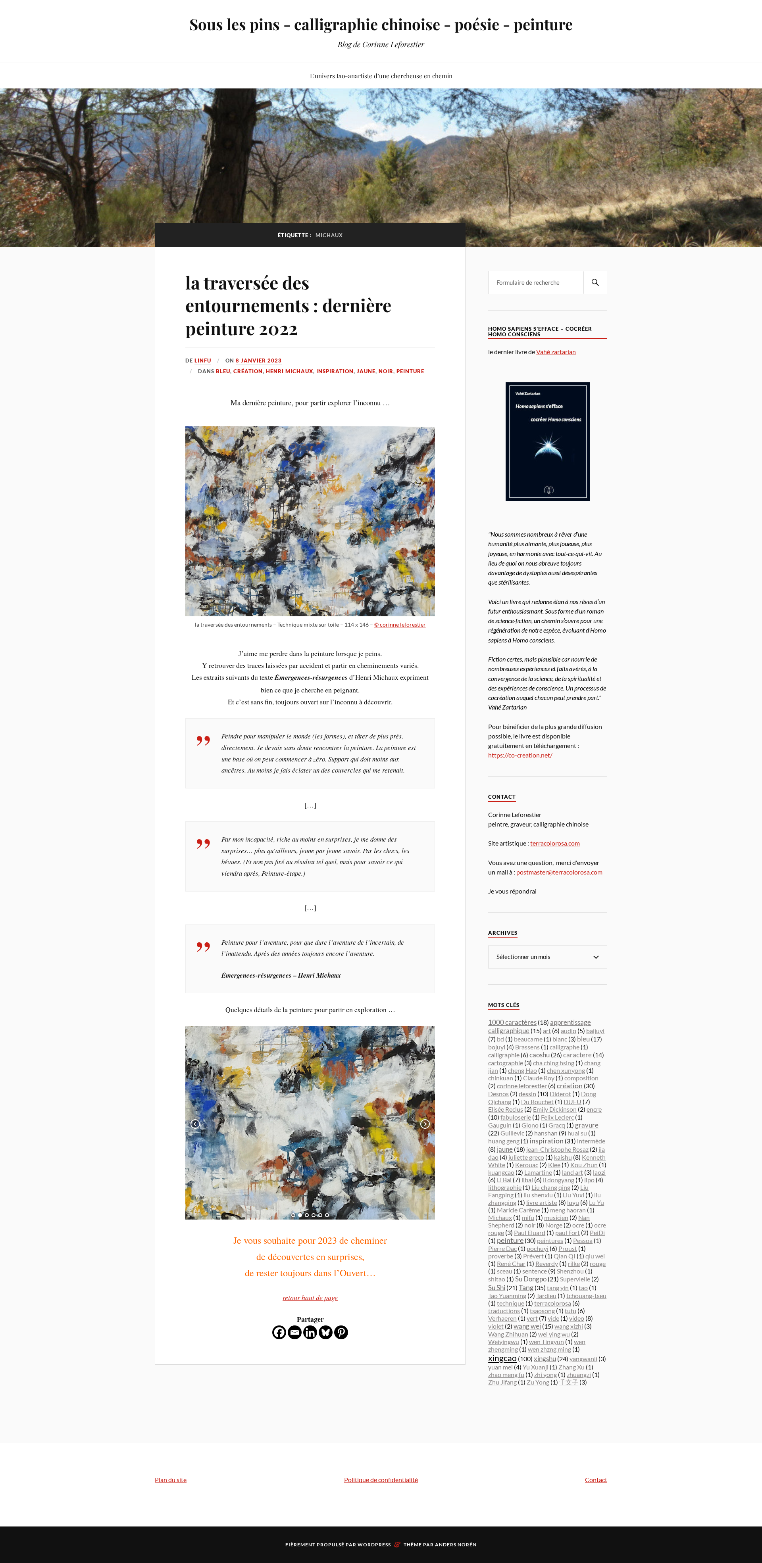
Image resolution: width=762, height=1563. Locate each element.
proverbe (500, 1256)
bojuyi (496, 1047)
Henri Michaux (289, 371)
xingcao (502, 1358)
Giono (530, 1125)
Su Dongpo (530, 1279)
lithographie (504, 1187)
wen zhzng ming (549, 1349)
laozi (599, 1172)
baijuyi (595, 1030)
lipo (589, 1179)
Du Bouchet (537, 1101)
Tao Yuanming (507, 1295)
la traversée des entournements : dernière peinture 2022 (288, 304)
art (547, 1030)
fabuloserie (515, 1117)
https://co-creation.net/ (520, 755)
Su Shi (496, 1287)
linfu (202, 360)
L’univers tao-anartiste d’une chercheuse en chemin (381, 75)
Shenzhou (570, 1271)
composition (581, 1078)
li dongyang (558, 1179)
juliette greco (526, 1157)
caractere (577, 1055)
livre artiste (541, 1202)
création (248, 371)
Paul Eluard (529, 1232)
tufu (570, 1310)
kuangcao (501, 1172)
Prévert (533, 1256)
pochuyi (537, 1248)
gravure (586, 1125)
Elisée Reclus (505, 1109)
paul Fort (567, 1232)
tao (583, 1287)
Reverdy (546, 1263)
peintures (550, 1240)
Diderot (560, 1093)
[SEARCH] (595, 282)
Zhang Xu (571, 1367)
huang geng (504, 1141)
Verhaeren (502, 1318)
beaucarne (528, 1039)
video (576, 1318)
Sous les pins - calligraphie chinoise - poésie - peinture (381, 24)
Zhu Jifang (502, 1382)
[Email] (295, 1332)
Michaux (500, 1217)
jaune (366, 371)
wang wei (527, 1326)
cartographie (505, 1062)
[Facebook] (279, 1332)
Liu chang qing (550, 1187)
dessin (527, 1094)
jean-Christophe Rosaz (557, 1149)
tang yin (558, 1287)
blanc (559, 1039)
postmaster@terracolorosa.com (559, 872)
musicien (556, 1217)
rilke (574, 1263)
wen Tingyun (546, 1341)
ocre (578, 1225)
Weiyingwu (503, 1341)
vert (532, 1318)
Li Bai (504, 1179)
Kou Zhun (584, 1164)
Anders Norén (456, 1545)
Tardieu (546, 1295)
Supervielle (575, 1279)
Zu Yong (538, 1382)
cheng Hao (522, 1070)
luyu (573, 1202)
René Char (511, 1263)
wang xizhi (568, 1326)
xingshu (545, 1358)
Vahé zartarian (556, 351)
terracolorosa (552, 1303)
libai (527, 1179)
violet (496, 1326)
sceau (504, 1271)
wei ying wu (554, 1334)
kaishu (563, 1157)
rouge (598, 1263)
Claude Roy (538, 1078)
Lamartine (538, 1172)
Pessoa (583, 1240)
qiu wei (595, 1256)
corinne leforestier (522, 1085)
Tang (526, 1287)
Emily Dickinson (555, 1109)
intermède (591, 1141)
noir (386, 371)
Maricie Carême (518, 1210)
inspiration (335, 371)
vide (553, 1318)
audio (568, 1030)
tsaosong (542, 1310)
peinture (410, 371)
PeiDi (597, 1232)
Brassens (527, 1047)
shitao (496, 1279)
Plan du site (171, 1479)
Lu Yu (596, 1202)
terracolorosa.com (555, 843)
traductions (504, 1310)
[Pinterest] (341, 1332)
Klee (554, 1164)
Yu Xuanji (535, 1367)
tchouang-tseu (586, 1295)
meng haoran (568, 1210)
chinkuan (500, 1078)
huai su (577, 1133)
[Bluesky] (326, 1332)
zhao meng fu (506, 1374)
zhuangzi (579, 1374)
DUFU (572, 1101)
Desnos (498, 1093)
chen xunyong (566, 1070)
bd (500, 1039)
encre (594, 1109)
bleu (223, 371)
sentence (534, 1271)
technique (510, 1303)
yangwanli (583, 1358)
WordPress (374, 1545)
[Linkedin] (310, 1332)
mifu (528, 1217)
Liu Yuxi (573, 1195)
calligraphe (564, 1047)
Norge (553, 1225)
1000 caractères (512, 1022)
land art (572, 1172)
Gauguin (500, 1125)
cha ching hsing (553, 1062)
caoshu (539, 1055)
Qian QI (564, 1256)
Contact (596, 1479)
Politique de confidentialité (381, 1479)
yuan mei (500, 1367)
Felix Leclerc (557, 1117)
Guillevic (512, 1133)
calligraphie (504, 1055)
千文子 (568, 1382)
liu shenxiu (538, 1195)
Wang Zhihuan (508, 1334)
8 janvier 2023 (259, 360)
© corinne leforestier (400, 624)
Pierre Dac (502, 1248)
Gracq (556, 1125)
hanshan (546, 1133)
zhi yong (545, 1374)
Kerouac (526, 1164)
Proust (567, 1248)
